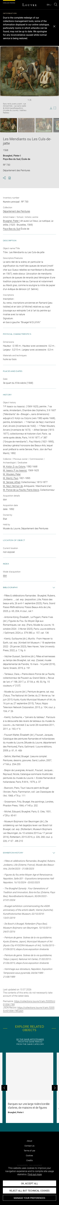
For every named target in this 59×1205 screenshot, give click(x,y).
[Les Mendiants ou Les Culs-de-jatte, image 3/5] (44, 125)
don (5, 575)
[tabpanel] (29, 1087)
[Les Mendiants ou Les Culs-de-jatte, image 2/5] (26, 125)
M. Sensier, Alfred (11, 482)
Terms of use (29, 1151)
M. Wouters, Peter (12, 474)
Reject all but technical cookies (29, 1190)
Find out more (35, 1174)
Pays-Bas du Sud (11, 159)
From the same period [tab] (30, 1042)
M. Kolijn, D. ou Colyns (14, 466)
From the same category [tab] (30, 1044)
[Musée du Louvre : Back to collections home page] (29, 4)
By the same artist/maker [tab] (30, 1039)
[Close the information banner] (54, 26)
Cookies (29, 1155)
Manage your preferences (29, 1198)
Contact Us (29, 1146)
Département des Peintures (16, 211)
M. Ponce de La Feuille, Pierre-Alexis (21, 490)
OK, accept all (29, 1183)
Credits (29, 1160)
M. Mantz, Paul (10, 478)
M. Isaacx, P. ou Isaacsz (15, 470)
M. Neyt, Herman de (13, 486)
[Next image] (53, 125)
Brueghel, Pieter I (12, 155)
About (29, 1141)
